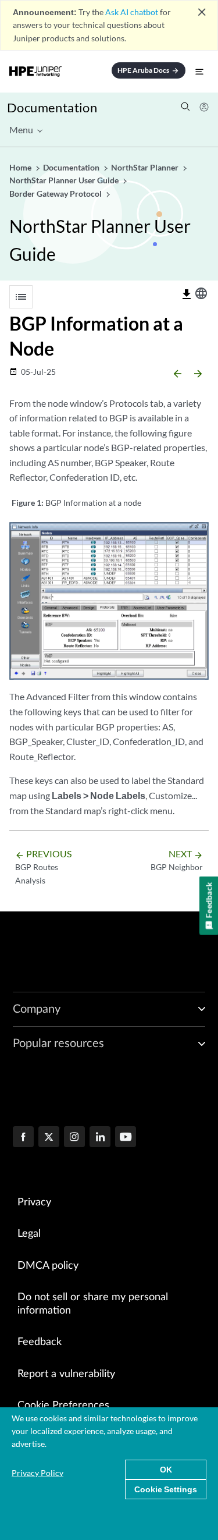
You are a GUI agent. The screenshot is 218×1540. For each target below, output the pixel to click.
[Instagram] (74, 1137)
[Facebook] (23, 1137)
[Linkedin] (100, 1137)
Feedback (39, 1342)
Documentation (52, 107)
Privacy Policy (37, 1472)
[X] (48, 1137)
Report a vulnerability (66, 1374)
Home (21, 167)
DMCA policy (47, 1266)
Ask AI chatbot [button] (131, 12)
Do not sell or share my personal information (92, 1304)
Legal (29, 1234)
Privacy (34, 1202)
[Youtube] (125, 1137)
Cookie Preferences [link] (63, 1405)
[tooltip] (187, 294)
